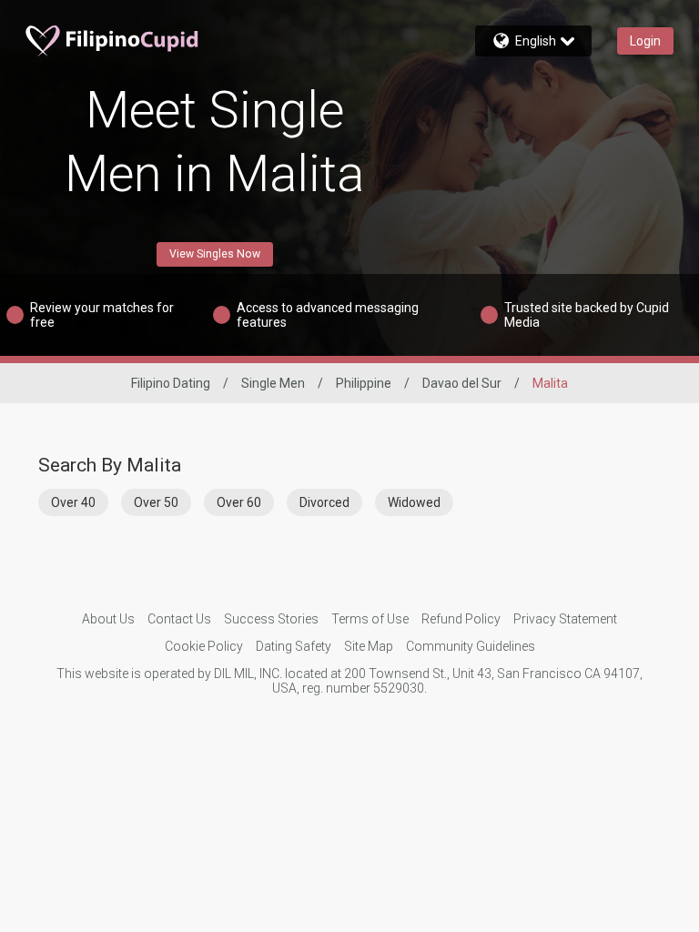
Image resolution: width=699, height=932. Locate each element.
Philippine (363, 383)
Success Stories (271, 619)
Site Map (368, 646)
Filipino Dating (170, 383)
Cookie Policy (204, 646)
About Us (108, 619)
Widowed (414, 502)
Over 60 (239, 502)
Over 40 (73, 502)
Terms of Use (370, 619)
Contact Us (179, 619)
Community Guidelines (470, 646)
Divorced (324, 502)
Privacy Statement (565, 619)
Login (645, 41)
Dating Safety (293, 646)
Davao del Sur (461, 383)
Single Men (273, 383)
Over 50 (156, 502)
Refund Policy (461, 619)
